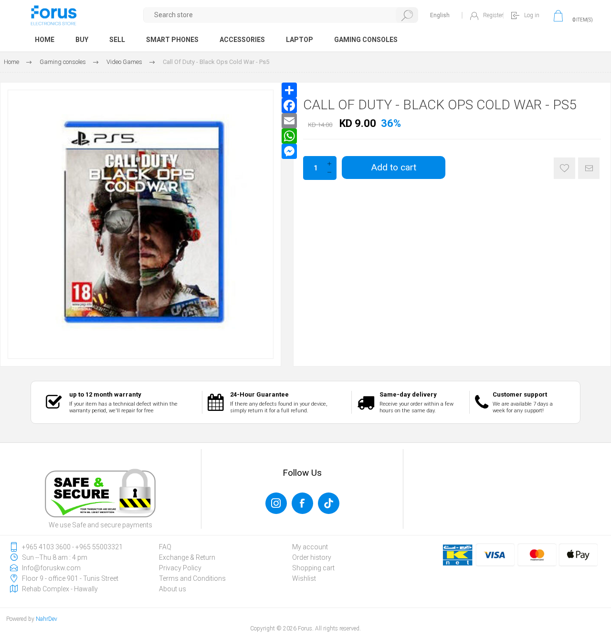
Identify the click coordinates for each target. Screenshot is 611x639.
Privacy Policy (180, 568)
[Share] (289, 90)
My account (310, 547)
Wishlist (304, 578)
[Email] (289, 120)
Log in (531, 15)
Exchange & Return (187, 557)
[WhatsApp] (289, 136)
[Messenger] (289, 151)
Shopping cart (313, 568)
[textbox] (281, 15)
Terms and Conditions (192, 578)
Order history (311, 557)
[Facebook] (289, 105)
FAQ (165, 547)
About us (172, 589)
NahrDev (46, 619)
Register (493, 15)
